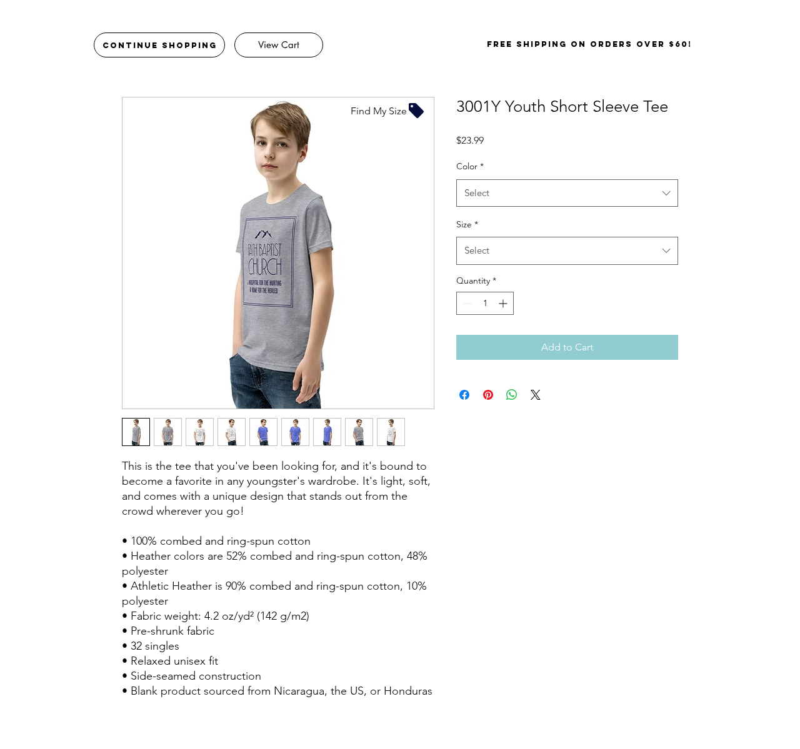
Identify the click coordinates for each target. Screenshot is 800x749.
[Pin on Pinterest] (488, 394)
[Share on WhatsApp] (511, 394)
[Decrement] (466, 303)
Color (470, 166)
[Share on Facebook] (464, 394)
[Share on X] (535, 394)
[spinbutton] (485, 303)
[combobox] (567, 193)
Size (467, 224)
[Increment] (504, 303)
